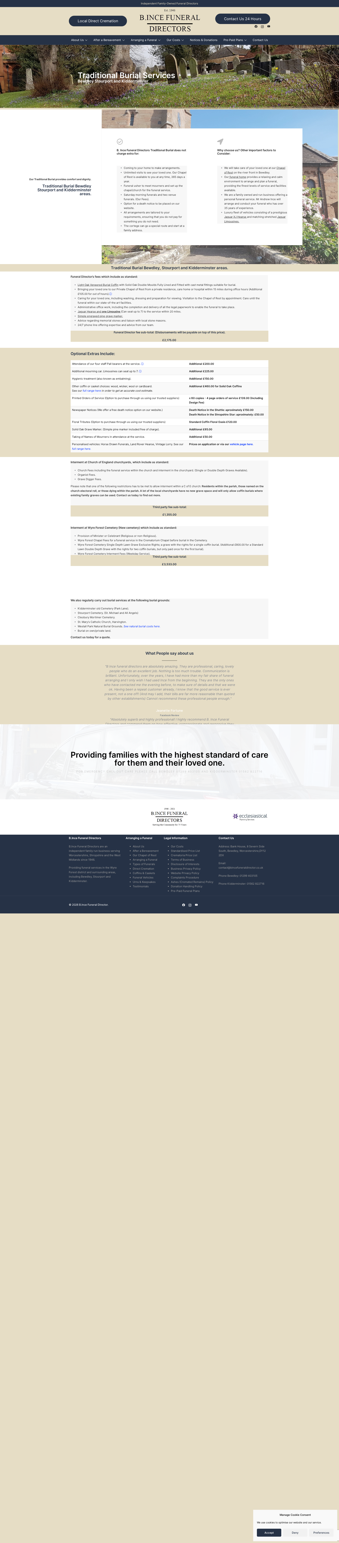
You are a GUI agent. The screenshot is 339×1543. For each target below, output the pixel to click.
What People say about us (169, 653)
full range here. (81, 448)
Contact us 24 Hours (242, 19)
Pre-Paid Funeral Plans (185, 891)
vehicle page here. (241, 444)
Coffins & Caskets (144, 873)
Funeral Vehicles (143, 877)
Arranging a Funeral (144, 40)
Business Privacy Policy (186, 868)
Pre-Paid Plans (233, 40)
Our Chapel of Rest (144, 855)
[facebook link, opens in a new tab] (256, 26)
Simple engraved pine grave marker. (100, 316)
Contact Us (260, 40)
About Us (77, 40)
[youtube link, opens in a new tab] (268, 26)
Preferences (321, 1532)
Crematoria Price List (184, 855)
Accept (269, 1532)
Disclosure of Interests (185, 864)
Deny (295, 1532)
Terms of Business (182, 859)
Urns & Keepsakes (144, 882)
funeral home (237, 177)
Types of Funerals (144, 864)
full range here (92, 390)
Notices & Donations (203, 40)
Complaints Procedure (185, 877)
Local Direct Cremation (98, 21)
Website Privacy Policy (185, 873)
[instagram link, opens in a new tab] (262, 26)
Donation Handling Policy (186, 886)
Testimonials (141, 886)
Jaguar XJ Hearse (235, 217)
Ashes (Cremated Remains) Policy (192, 882)
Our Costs (173, 40)
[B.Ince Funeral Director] (169, 20)
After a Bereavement (107, 40)
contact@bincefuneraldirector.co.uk (241, 867)
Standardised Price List (185, 850)
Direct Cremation (143, 868)
